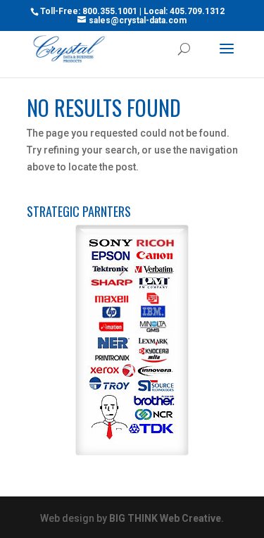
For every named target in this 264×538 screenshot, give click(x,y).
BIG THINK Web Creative (165, 518)
